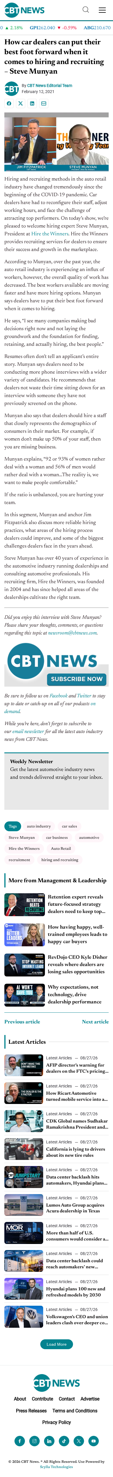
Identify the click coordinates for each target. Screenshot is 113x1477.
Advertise (90, 1399)
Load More (57, 1344)
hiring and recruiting (59, 860)
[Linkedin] (32, 103)
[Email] (43, 103)
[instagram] (34, 1441)
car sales (69, 826)
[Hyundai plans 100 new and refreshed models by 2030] (23, 1289)
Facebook (59, 696)
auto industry (39, 826)
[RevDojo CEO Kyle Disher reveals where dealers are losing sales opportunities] (24, 965)
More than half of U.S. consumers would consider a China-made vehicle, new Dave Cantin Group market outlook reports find (75, 1237)
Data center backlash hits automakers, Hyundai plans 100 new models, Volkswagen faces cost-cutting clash (77, 1181)
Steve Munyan (22, 838)
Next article (95, 1022)
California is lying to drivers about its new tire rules (75, 1152)
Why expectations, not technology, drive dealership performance (74, 995)
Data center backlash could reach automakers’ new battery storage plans (74, 1264)
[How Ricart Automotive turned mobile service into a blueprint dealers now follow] (23, 1093)
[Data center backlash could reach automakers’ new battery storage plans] (23, 1261)
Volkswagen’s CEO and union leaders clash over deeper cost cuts (77, 1320)
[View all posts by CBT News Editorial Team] (13, 88)
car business (57, 838)
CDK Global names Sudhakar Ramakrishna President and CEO (77, 1125)
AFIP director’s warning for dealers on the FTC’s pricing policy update (75, 1069)
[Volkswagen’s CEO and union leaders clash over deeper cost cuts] (23, 1316)
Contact (67, 1399)
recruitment (19, 860)
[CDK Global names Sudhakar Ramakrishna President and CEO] (23, 1121)
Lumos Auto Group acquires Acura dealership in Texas (75, 1208)
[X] (20, 103)
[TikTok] (64, 1441)
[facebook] (19, 1441)
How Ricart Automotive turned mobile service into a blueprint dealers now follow (76, 1097)
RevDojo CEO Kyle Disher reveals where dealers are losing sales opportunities (77, 965)
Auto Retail (61, 849)
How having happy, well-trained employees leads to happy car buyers (77, 935)
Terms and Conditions (74, 1410)
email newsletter (28, 731)
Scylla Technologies (56, 1467)
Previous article (22, 1022)
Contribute (42, 1399)
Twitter (84, 696)
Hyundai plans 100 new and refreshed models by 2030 (75, 1292)
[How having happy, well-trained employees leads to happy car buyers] (24, 934)
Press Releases (31, 1410)
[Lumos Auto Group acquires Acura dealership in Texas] (23, 1205)
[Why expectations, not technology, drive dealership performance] (24, 995)
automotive (89, 838)
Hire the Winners (49, 234)
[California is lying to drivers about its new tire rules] (23, 1149)
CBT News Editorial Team (49, 85)
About (20, 1399)
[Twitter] (79, 1441)
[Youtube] (93, 1441)
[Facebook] (9, 103)
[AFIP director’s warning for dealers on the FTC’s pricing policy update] (23, 1065)
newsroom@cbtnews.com (72, 633)
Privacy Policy (56, 1422)
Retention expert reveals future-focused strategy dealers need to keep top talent (75, 905)
